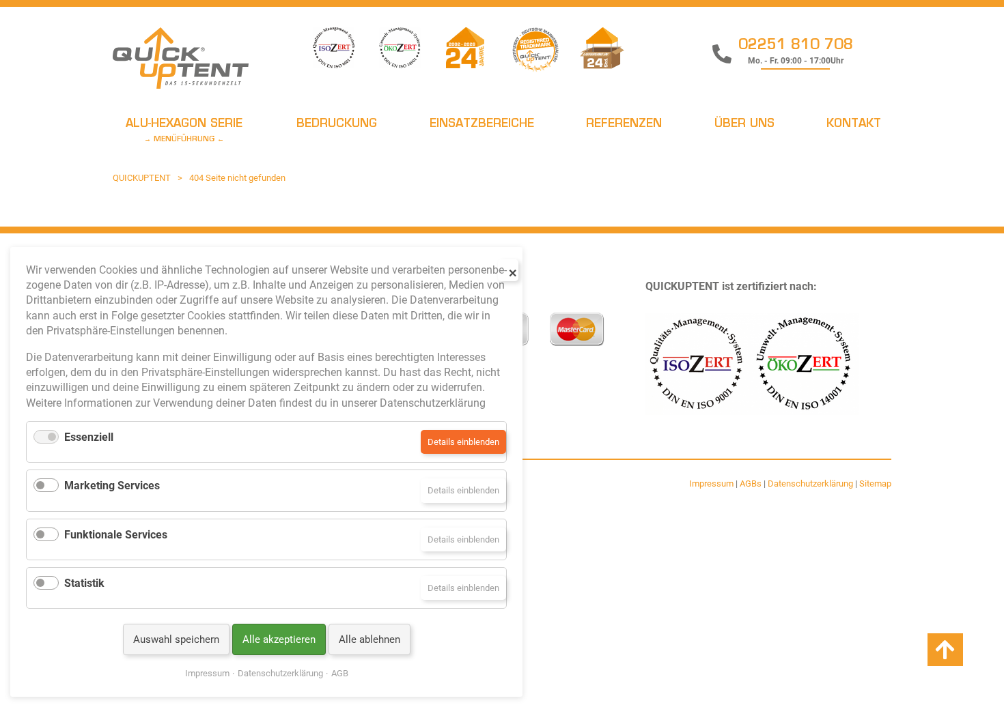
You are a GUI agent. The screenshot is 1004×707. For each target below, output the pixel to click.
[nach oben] (945, 650)
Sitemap (875, 483)
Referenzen (624, 124)
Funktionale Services (115, 534)
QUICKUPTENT (142, 178)
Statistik (84, 583)
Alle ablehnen (369, 639)
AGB (339, 673)
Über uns (744, 124)
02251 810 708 (795, 46)
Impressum (711, 483)
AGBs (751, 483)
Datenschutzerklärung (810, 483)
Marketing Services (112, 485)
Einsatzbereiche (482, 124)
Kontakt (853, 124)
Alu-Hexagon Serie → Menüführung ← (184, 131)
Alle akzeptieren (279, 639)
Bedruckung (336, 124)
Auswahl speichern (176, 639)
